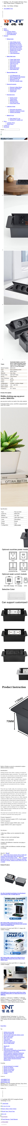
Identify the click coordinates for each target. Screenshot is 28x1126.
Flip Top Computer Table (16, 81)
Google (5, 1073)
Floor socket (13, 65)
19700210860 (4, 1122)
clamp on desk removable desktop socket (14, 1034)
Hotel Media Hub (14, 69)
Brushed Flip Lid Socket (16, 49)
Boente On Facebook (9, 1069)
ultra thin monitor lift (9, 1033)
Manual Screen (13, 100)
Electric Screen (13, 97)
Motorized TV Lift (14, 79)
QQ (5, 1114)
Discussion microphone (15, 109)
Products (6, 35)
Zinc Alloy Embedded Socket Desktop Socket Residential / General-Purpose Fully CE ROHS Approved (13, 894)
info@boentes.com (5, 1082)
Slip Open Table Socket (16, 47)
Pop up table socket (8, 1036)
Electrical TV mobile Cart (16, 120)
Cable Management (15, 53)
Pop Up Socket (13, 51)
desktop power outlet (9, 1032)
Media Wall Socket (14, 67)
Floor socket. (7, 1039)
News (5, 121)
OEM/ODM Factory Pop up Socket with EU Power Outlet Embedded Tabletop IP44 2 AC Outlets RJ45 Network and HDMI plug (13, 993)
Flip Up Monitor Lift (15, 78)
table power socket (8, 1048)
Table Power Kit (14, 63)
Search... (3, 129)
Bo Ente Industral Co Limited (11, 1066)
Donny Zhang (12, 1108)
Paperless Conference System (17, 111)
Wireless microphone (15, 112)
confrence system (8, 1040)
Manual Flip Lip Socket (16, 44)
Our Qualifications (11, 34)
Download (6, 127)
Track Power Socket (15, 62)
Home (5, 28)
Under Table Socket (15, 60)
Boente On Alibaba (8, 1067)
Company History (11, 31)
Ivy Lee (8, 1106)
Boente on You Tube (9, 1070)
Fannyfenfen (4, 1116)
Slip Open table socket (9, 1041)
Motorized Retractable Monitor (17, 76)
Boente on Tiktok (8, 1071)
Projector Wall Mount (15, 88)
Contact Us (6, 125)
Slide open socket (8, 1037)
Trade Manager (14, 1119)
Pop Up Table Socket (9, 1043)
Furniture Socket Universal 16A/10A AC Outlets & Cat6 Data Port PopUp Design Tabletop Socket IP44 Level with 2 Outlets (14, 859)
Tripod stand (13, 91)
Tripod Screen (13, 99)
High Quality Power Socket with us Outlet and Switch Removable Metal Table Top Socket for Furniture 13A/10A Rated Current (13, 856)
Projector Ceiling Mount (16, 87)
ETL (5, 1047)
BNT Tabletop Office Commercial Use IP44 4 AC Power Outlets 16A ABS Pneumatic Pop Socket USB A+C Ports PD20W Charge (13, 959)
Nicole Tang (11, 1111)
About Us (6, 30)
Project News (10, 124)
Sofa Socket (13, 66)
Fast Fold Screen (14, 102)
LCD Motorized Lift (15, 75)
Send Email (5, 1103)
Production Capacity (12, 33)
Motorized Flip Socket (15, 43)
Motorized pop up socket (16, 46)
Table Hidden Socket (15, 42)
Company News (11, 122)
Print (7, 853)
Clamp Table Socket (15, 59)
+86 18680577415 (8, 8)
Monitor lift (6, 1046)
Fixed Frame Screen (15, 103)
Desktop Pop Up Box (15, 50)
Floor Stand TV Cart (15, 118)
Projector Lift (13, 90)
